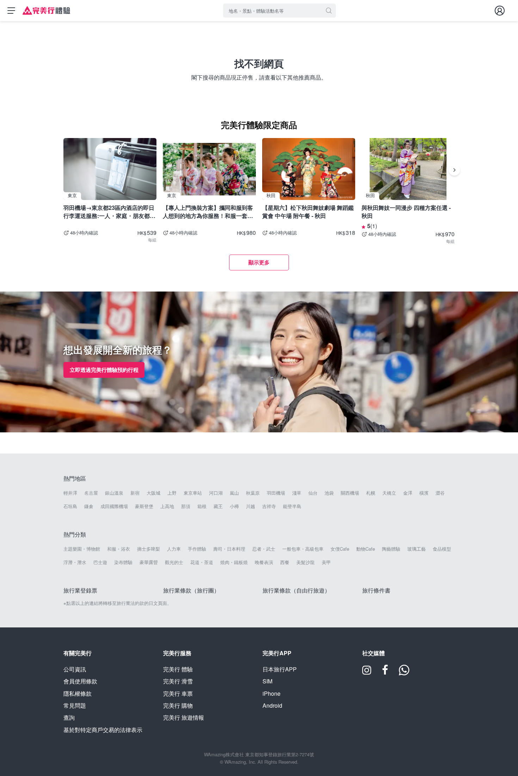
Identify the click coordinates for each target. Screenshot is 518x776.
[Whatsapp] (404, 672)
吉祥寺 (269, 506)
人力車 (174, 549)
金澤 (407, 493)
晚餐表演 (264, 562)
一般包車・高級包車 (302, 549)
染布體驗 (123, 562)
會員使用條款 (80, 681)
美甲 (326, 562)
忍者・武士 (263, 549)
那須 (185, 506)
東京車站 (193, 493)
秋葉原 (253, 493)
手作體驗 (197, 549)
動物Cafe (365, 549)
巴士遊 (100, 562)
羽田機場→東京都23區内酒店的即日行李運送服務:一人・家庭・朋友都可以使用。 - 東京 (109, 211)
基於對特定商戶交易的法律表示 (102, 730)
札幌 (370, 493)
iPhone (271, 693)
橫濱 (423, 493)
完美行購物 (178, 705)
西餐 (284, 562)
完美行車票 (178, 693)
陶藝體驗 (391, 549)
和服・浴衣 (118, 549)
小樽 (234, 506)
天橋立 (389, 493)
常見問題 (74, 705)
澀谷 (440, 493)
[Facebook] (385, 672)
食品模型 (442, 549)
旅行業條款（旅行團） (191, 590)
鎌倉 (88, 506)
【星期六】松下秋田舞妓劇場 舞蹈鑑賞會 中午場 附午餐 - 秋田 (308, 211)
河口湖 (216, 493)
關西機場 (350, 493)
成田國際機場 (114, 506)
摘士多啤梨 (148, 549)
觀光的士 (174, 562)
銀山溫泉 (114, 493)
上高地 (167, 506)
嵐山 (234, 493)
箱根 (201, 506)
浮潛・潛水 (74, 562)
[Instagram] (366, 672)
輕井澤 (70, 493)
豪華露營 (149, 562)
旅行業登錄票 (80, 590)
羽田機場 (276, 493)
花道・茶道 (201, 562)
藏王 (218, 506)
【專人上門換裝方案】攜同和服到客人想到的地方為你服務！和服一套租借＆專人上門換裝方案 (208, 211)
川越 (250, 506)
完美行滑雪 (178, 681)
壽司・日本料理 (229, 549)
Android (272, 705)
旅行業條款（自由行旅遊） (296, 590)
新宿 (135, 493)
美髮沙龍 (305, 562)
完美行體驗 (178, 669)
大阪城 (153, 493)
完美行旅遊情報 (183, 717)
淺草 (296, 493)
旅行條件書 (376, 590)
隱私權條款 (77, 693)
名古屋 (91, 493)
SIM (267, 681)
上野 (172, 493)
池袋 (329, 493)
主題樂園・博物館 (81, 549)
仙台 (312, 493)
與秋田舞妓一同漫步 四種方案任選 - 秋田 (406, 211)
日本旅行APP (280, 669)
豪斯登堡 (144, 506)
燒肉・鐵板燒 (234, 562)
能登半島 (292, 506)
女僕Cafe (340, 549)
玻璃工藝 (416, 549)
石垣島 (70, 506)
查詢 (69, 717)
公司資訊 (74, 669)
